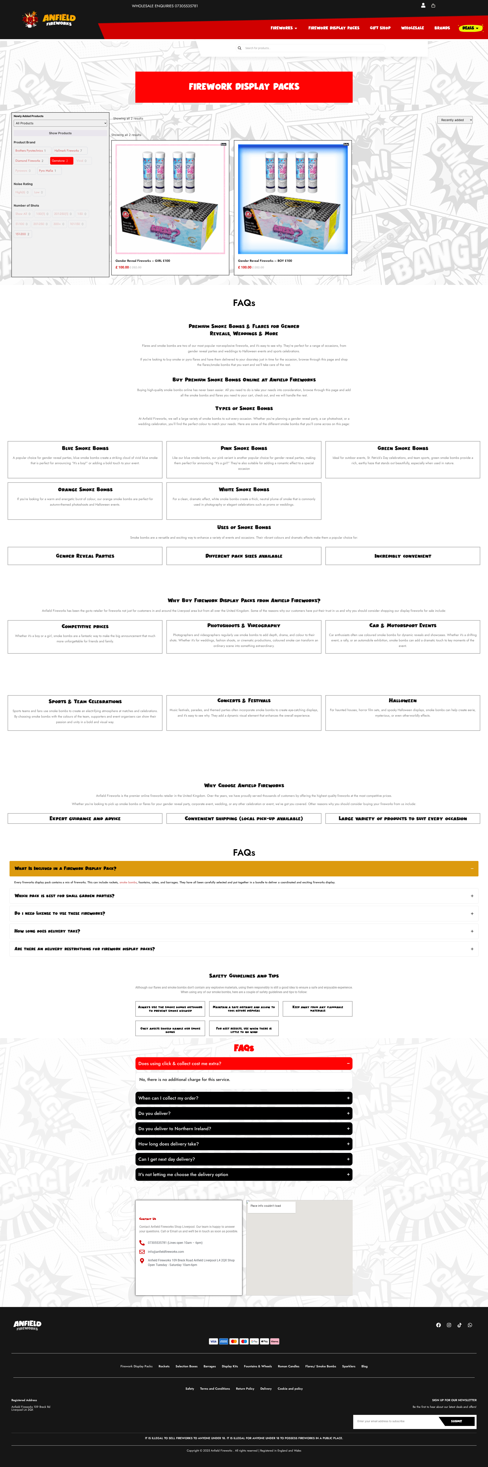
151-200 (20, 234)
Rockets (164, 1366)
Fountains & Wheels (258, 1366)
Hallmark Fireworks (67, 151)
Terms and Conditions (215, 1388)
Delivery (266, 1388)
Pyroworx (21, 171)
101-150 (75, 224)
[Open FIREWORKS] (296, 28)
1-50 (80, 214)
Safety (189, 1388)
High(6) (20, 192)
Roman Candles (288, 1366)
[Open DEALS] (477, 28)
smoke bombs (128, 882)
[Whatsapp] (470, 1325)
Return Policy (245, 1388)
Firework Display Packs (136, 1366)
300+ (57, 224)
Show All (21, 214)
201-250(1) (61, 214)
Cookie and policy (290, 1388)
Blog (364, 1366)
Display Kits (230, 1366)
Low (36, 192)
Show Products (60, 133)
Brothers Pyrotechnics (29, 151)
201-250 (38, 224)
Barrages (210, 1366)
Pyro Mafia (46, 171)
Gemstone (58, 161)
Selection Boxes (186, 1366)
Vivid (79, 161)
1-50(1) (40, 214)
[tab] (244, 868)
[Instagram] (449, 1325)
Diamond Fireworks (27, 161)
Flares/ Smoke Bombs (320, 1366)
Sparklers (348, 1366)
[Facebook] (438, 1325)
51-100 (19, 224)
